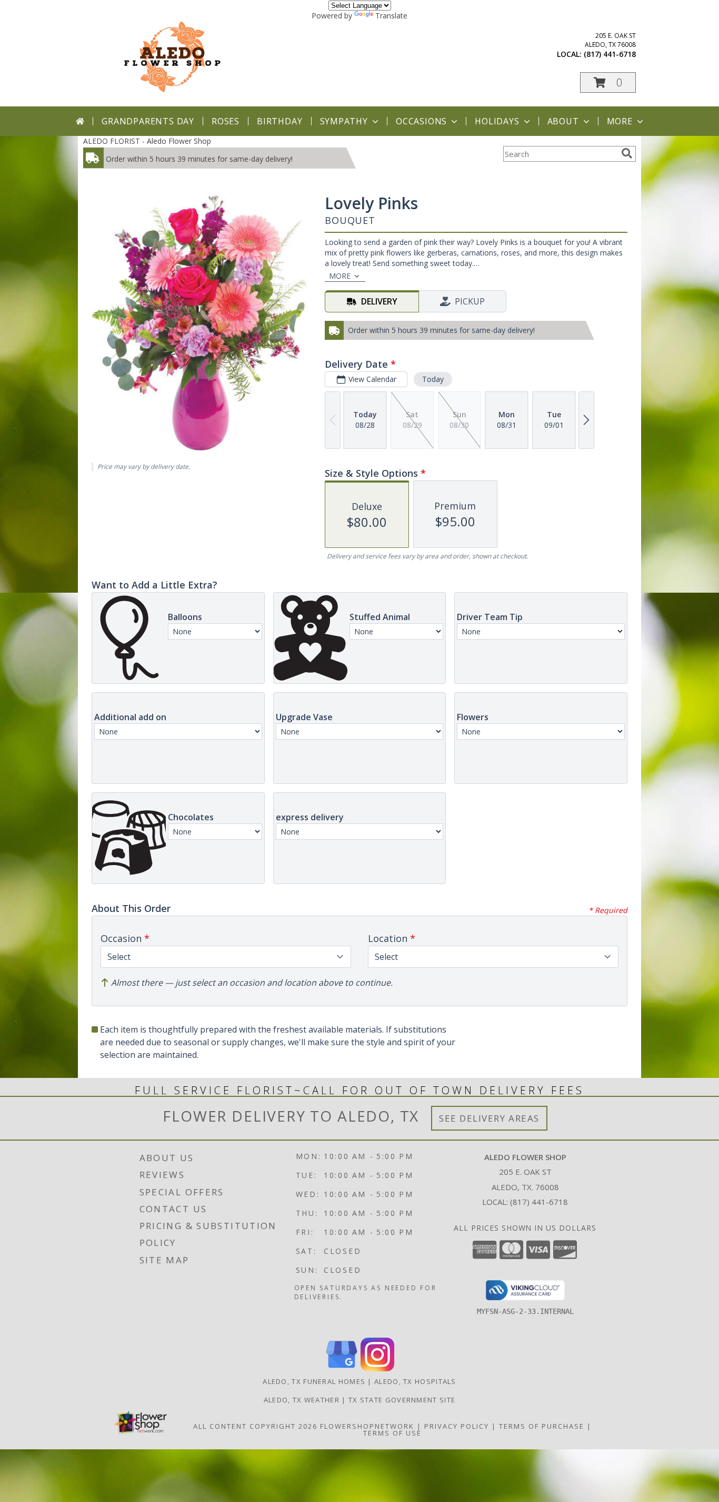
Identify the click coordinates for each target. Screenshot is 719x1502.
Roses (225, 121)
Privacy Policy (456, 1426)
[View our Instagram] (377, 1368)
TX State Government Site (401, 1400)
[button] (608, 82)
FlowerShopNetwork (367, 1426)
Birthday (279, 121)
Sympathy (344, 121)
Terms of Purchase (541, 1426)
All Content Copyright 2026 (255, 1426)
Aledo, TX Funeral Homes (314, 1381)
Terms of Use (392, 1433)
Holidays (497, 121)
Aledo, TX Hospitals (415, 1381)
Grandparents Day (148, 121)
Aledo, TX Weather (301, 1400)
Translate (391, 16)
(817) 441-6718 (610, 54)
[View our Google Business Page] (341, 1368)
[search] (626, 153)
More (620, 121)
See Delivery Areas (489, 1118)
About (563, 121)
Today (433, 379)
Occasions (421, 121)
